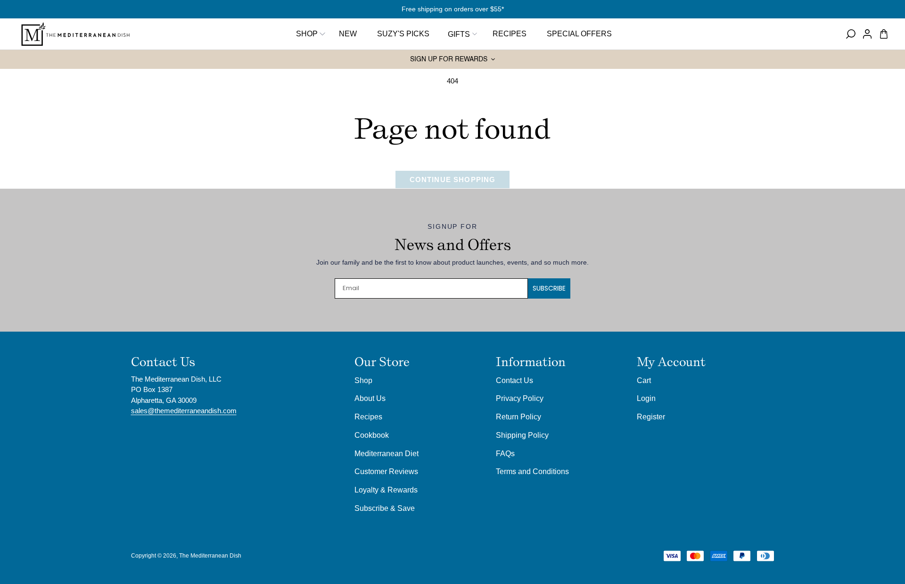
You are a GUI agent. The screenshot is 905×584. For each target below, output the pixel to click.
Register (651, 416)
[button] (461, 34)
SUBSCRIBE (549, 288)
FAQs (505, 453)
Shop (307, 34)
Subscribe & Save (384, 508)
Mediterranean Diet (386, 453)
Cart (644, 380)
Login (646, 398)
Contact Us (514, 380)
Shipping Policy (522, 435)
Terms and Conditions (532, 471)
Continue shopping (453, 179)
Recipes (368, 416)
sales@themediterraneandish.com (184, 411)
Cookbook (371, 435)
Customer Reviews (386, 471)
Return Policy (518, 416)
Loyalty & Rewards (386, 489)
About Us (370, 398)
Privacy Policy (519, 398)
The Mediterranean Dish (210, 556)
